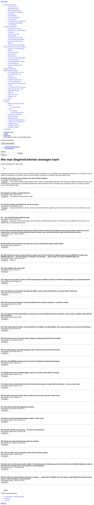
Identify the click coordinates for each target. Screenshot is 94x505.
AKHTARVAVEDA (18, 113)
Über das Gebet (13, 52)
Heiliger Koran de (13, 125)
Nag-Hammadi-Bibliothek (16, 120)
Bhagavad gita (13, 118)
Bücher (6, 102)
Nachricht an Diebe (14, 28)
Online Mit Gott (13, 8)
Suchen (3, 151)
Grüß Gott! (4, 1)
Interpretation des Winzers (17, 21)
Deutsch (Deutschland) (7, 143)
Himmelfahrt (12, 16)
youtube (7, 100)
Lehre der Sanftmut (14, 81)
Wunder (10, 92)
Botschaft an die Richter (16, 45)
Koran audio (16, 107)
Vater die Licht (13, 6)
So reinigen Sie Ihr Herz (16, 72)
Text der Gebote (13, 60)
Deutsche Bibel (13, 127)
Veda (10, 109)
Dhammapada (13, 116)
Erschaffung (12, 19)
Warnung (11, 14)
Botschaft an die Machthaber (13, 35)
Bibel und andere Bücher (16, 103)
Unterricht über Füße (15, 80)
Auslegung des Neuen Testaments (15, 24)
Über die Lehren (13, 94)
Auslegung (4, 181)
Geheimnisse (12, 78)
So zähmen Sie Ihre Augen (17, 87)
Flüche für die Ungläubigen (17, 58)
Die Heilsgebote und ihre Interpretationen (16, 62)
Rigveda (14, 111)
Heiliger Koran (12, 124)
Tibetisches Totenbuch (16, 122)
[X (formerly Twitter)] (5, 169)
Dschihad (7, 129)
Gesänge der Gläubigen (15, 12)
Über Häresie (12, 56)
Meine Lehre (12, 96)
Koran (10, 105)
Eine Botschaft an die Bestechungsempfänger (16, 38)
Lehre (10, 98)
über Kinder (12, 54)
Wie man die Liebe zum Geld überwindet (16, 90)
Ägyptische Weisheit (15, 114)
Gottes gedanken (14, 17)
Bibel (6, 490)
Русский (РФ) (9, 148)
